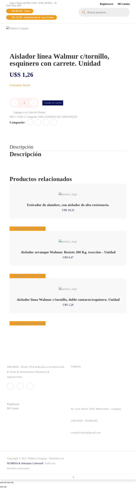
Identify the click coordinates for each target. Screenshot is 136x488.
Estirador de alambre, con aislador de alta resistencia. (68, 205)
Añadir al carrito (53, 102)
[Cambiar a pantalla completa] (5, 482)
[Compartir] (8, 482)
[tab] (21, 147)
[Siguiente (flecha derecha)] (5, 486)
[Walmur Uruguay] (17, 28)
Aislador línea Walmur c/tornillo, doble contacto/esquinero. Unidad (68, 299)
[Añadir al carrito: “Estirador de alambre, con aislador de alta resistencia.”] (63, 192)
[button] (28, 112)
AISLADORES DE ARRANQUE (57, 116)
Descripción (21, 147)
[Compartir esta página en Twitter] (38, 122)
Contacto (76, 366)
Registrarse (106, 3)
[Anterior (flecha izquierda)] (1, 486)
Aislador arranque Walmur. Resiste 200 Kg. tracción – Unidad (68, 252)
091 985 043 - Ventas (21, 11)
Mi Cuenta (124, 3)
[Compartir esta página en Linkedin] (53, 122)
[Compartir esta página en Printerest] (46, 122)
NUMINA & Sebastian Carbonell (25, 463)
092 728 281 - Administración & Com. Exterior (33, 17)
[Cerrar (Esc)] (12, 482)
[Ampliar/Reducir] (1, 482)
